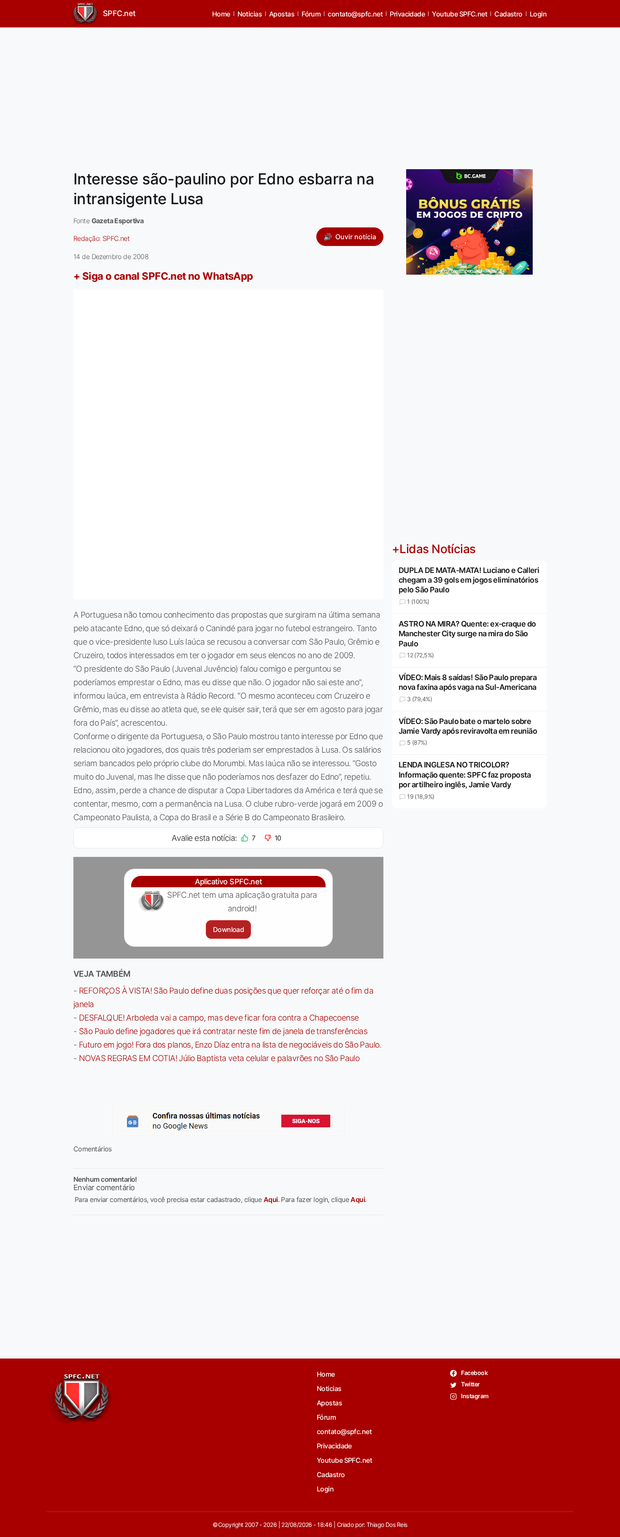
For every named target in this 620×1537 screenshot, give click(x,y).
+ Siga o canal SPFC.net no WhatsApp (163, 276)
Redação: (101, 238)
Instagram (474, 1395)
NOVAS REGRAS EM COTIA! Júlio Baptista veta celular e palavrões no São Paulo (219, 1058)
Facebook (474, 1372)
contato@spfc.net (355, 14)
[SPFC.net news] (228, 1121)
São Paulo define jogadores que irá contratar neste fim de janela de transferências (223, 1031)
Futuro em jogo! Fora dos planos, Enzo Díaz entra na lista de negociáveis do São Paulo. (230, 1045)
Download (228, 929)
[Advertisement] (310, 93)
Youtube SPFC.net (459, 14)
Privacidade (407, 14)
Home (221, 14)
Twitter (470, 1384)
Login (538, 14)
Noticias (249, 14)
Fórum (311, 14)
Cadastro (508, 14)
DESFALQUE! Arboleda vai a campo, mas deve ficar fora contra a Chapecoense (219, 1018)
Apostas (281, 14)
